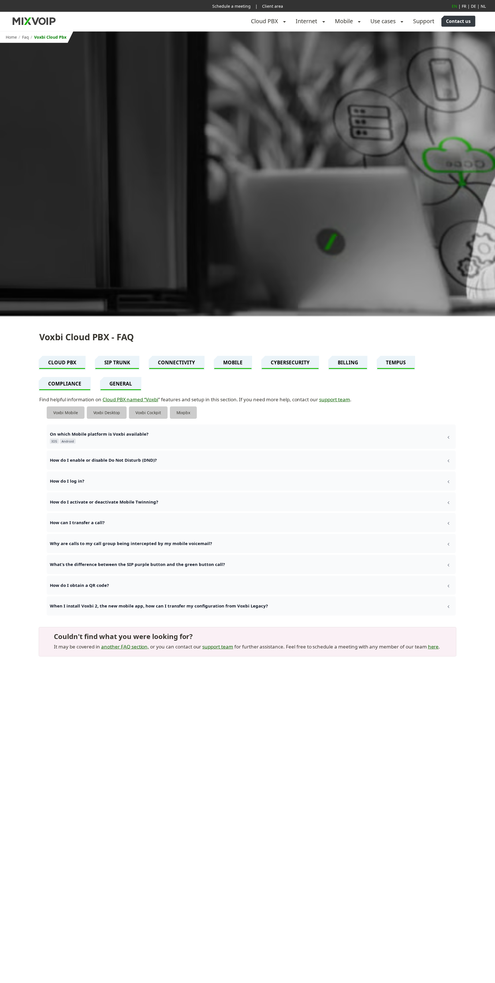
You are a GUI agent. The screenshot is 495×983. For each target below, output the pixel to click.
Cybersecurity (290, 362)
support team (334, 399)
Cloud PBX (264, 21)
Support (423, 21)
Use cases (383, 21)
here (433, 646)
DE (473, 6)
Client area (272, 6)
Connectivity (176, 362)
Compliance (64, 383)
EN (454, 6)
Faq (25, 37)
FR (464, 6)
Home (11, 37)
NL (483, 6)
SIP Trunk (117, 362)
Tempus (396, 362)
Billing (348, 362)
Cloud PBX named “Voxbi (130, 399)
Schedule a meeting (231, 6)
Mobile (344, 21)
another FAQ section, (125, 646)
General (120, 383)
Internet (306, 21)
